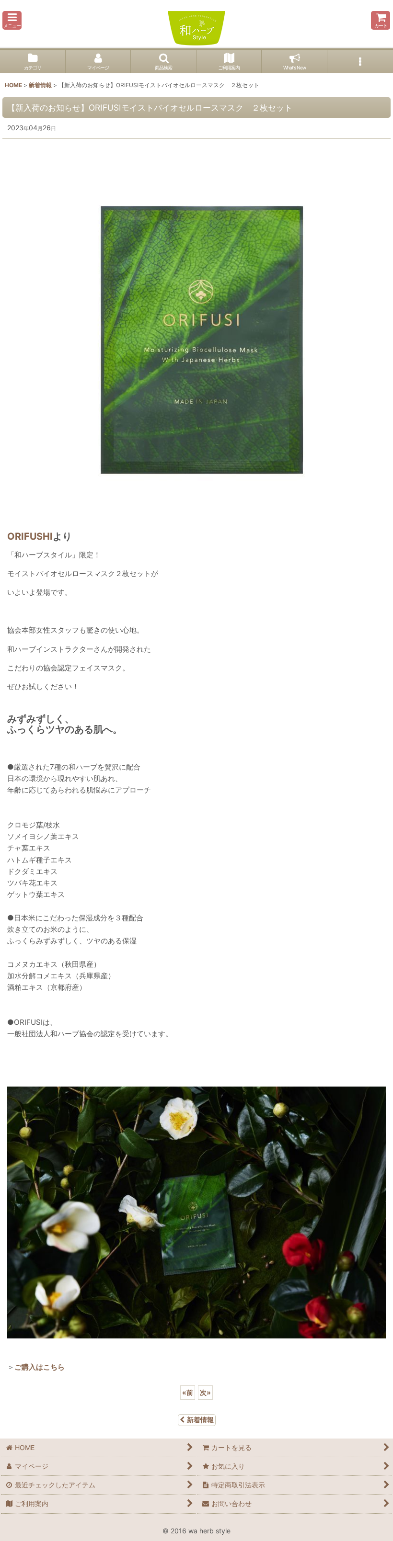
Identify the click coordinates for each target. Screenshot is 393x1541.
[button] (12, 20)
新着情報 (200, 1420)
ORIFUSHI (30, 536)
